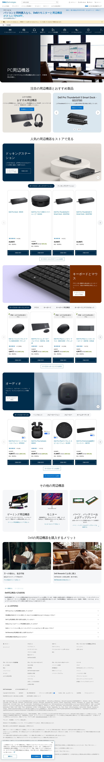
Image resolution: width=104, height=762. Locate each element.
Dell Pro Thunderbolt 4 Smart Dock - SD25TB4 (61, 213)
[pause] (74, 129)
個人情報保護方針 (31, 693)
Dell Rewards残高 (32, 657)
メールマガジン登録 (81, 673)
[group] (77, 113)
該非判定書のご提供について (34, 696)
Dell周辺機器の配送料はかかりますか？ (16, 637)
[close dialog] (102, 22)
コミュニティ (80, 646)
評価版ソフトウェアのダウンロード (85, 681)
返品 (53, 652)
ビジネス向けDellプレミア (95, 6)
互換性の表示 (24, 171)
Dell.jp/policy (22, 726)
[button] (72, 2)
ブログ (78, 665)
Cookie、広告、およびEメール (66, 693)
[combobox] (39, 2)
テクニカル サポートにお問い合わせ (60, 649)
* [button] (24, 576)
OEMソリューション (57, 670)
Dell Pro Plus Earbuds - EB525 (39, 442)
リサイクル (30, 678)
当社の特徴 (30, 665)
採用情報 (30, 667)
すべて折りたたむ (19, 588)
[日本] (3, 25)
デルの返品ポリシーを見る (11, 580)
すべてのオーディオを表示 (52, 468)
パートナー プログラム (57, 673)
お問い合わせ (80, 649)
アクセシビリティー (89, 693)
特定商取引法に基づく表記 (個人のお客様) (13, 696)
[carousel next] (98, 112)
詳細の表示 (18, 252)
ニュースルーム (31, 676)
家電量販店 (54, 667)
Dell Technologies (7, 689)
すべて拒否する (36, 756)
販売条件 (21, 693)
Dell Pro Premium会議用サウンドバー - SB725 (85, 442)
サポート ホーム (56, 646)
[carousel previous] (56, 112)
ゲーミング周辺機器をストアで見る (17, 522)
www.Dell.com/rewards (41, 716)
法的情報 (79, 693)
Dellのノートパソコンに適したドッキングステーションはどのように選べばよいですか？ (29, 628)
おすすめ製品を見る (9, 18)
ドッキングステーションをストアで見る (12, 170)
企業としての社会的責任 (33, 681)
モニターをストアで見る (51, 524)
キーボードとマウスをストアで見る (79, 293)
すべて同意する (47, 756)
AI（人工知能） (6, 665)
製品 (4, 667)
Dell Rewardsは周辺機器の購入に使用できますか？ (19, 632)
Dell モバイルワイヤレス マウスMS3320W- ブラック (18, 340)
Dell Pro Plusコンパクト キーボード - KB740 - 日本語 (85, 340)
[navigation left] (9, 186)
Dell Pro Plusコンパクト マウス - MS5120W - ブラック (63, 340)
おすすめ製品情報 (7, 676)
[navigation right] (102, 30)
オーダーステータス (32, 649)
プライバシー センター (82, 676)
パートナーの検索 (56, 665)
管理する (10, 756)
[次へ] (100, 222)
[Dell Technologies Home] (9, 2)
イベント (79, 670)
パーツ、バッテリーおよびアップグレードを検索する (85, 526)
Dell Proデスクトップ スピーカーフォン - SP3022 (18, 442)
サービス (5, 673)
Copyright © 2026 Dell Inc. (9, 693)
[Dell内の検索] (57, 2)
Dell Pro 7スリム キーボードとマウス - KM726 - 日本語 (40, 341)
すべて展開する (8, 588)
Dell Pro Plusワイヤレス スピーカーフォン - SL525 (63, 442)
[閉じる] (52, 742)
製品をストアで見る (77, 107)
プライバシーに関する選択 (45, 693)
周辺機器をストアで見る (27, 109)
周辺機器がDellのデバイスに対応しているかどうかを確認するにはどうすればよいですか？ (30, 615)
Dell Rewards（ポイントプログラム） (85, 667)
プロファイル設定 (32, 652)
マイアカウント (31, 646)
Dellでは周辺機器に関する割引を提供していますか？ (19, 619)
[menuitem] (15, 6)
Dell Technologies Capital (33, 670)
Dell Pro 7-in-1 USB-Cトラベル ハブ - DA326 (40, 213)
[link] (81, 2)
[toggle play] (98, 177)
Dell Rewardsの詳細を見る (61, 580)
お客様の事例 (31, 684)
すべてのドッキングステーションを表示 (52, 259)
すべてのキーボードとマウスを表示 (52, 366)
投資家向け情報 (31, 673)
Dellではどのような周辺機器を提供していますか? (19, 611)
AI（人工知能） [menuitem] (6, 6)
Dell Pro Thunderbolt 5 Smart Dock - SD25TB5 (84, 213)
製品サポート (31, 654)
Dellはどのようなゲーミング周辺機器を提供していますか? (21, 624)
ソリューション (7, 670)
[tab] (41, 186)
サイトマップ (6, 647)
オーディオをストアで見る (12, 398)
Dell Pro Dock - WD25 (16, 212)
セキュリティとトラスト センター (85, 678)
